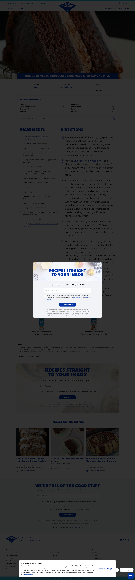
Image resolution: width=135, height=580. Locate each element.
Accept (109, 569)
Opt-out (102, 569)
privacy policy (77, 297)
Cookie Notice (28, 574)
